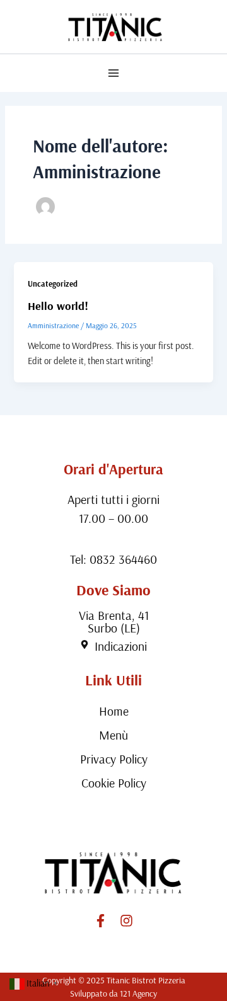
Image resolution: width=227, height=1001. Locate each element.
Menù (113, 735)
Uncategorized (53, 283)
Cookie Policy (113, 783)
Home (114, 711)
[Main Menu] (113, 73)
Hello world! (58, 306)
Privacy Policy (114, 759)
